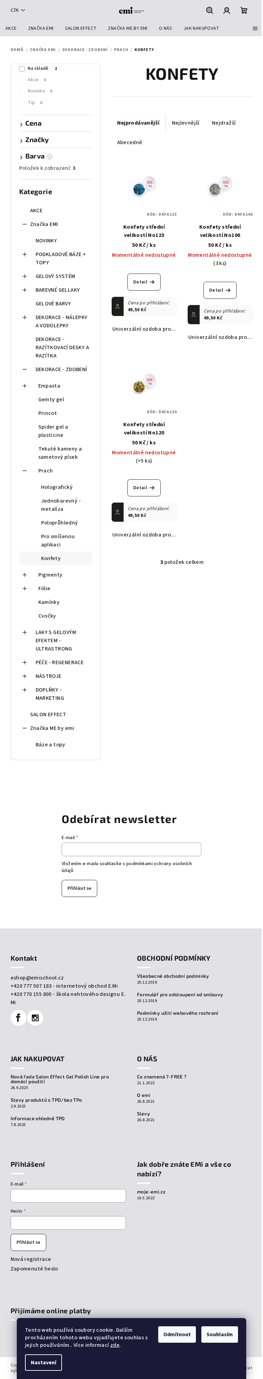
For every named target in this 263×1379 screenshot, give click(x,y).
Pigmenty (50, 575)
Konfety (51, 558)
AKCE (36, 210)
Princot (47, 413)
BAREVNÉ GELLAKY (58, 290)
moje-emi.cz (151, 1191)
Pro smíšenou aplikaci (58, 540)
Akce (37, 79)
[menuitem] (11, 28)
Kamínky (49, 602)
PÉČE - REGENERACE (60, 662)
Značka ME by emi (52, 728)
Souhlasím (219, 1334)
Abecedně (129, 142)
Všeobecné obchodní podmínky (173, 976)
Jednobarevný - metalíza (61, 505)
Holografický (57, 487)
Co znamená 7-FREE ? (162, 1076)
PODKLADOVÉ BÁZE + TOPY (61, 258)
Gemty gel (51, 399)
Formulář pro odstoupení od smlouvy (180, 994)
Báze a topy (50, 744)
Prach (45, 471)
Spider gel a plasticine (53, 431)
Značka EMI (44, 224)
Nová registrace (31, 1259)
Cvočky (47, 616)
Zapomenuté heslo (34, 1269)
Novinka (40, 91)
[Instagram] (35, 1018)
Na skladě (42, 68)
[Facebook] (18, 1018)
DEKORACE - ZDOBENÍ (61, 369)
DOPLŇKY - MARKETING (50, 694)
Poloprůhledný (59, 523)
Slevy (143, 1113)
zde (115, 1345)
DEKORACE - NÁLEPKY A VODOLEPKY (62, 321)
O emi (143, 1095)
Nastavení (43, 1362)
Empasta (49, 386)
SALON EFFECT (48, 714)
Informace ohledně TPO (38, 1118)
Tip (35, 102)
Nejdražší (224, 123)
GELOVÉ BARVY (53, 303)
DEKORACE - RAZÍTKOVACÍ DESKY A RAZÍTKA (62, 347)
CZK (15, 10)
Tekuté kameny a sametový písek (60, 453)
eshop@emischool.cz (37, 978)
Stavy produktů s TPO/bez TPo (46, 1100)
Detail (140, 282)
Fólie (44, 588)
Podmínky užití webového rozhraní (177, 1013)
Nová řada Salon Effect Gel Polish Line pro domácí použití (60, 1079)
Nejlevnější (186, 123)
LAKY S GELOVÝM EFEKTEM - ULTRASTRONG (56, 641)
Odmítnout (177, 1334)
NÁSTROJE (49, 676)
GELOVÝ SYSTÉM (55, 276)
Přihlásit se (79, 888)
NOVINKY (46, 240)
